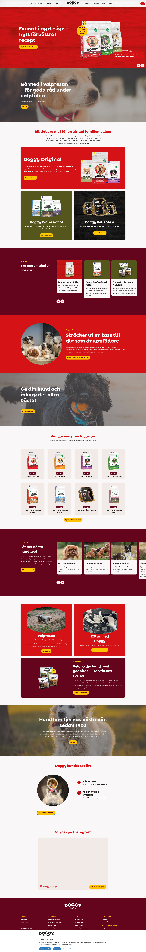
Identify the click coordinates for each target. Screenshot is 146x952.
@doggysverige (50, 886)
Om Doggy (59, 3)
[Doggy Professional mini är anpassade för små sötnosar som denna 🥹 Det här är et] (95, 872)
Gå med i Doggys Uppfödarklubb (78, 357)
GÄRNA (24, 107)
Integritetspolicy (52, 925)
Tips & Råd (105, 919)
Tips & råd (48, 3)
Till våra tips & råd (28, 570)
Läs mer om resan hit (100, 650)
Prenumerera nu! (27, 411)
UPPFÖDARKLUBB (99, 3)
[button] (142, 3)
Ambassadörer (106, 922)
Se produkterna (30, 178)
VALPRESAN (87, 3)
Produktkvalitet (79, 919)
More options (66, 948)
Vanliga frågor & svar (54, 919)
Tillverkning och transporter (83, 928)
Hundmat (104, 929)
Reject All (57, 949)
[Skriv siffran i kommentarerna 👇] (95, 850)
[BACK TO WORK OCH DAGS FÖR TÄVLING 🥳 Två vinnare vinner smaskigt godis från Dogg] (73, 850)
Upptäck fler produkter (73, 520)
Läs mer (23, 50)
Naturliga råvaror (79, 922)
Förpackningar (79, 925)
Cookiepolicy (51, 928)
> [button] (142, 65)
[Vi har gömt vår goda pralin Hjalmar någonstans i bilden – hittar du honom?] (51, 850)
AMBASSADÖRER (113, 3)
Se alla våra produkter (46, 813)
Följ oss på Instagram (98, 887)
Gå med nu (46, 651)
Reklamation (24, 922)
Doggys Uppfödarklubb (54, 922)
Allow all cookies (45, 949)
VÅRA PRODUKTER (36, 3)
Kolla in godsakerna (81, 692)
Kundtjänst (24, 919)
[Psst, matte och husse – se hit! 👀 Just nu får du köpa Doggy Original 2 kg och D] (51, 872)
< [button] (138, 65)
